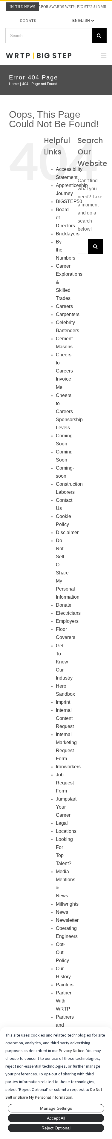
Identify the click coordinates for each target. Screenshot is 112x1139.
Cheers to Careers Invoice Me (64, 371)
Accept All (56, 1118)
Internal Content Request (65, 718)
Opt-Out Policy (62, 952)
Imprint (63, 702)
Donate (28, 21)
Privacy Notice (72, 1050)
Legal (62, 823)
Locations (66, 831)
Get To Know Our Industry (64, 661)
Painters (64, 984)
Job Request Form (65, 782)
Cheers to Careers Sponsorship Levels (69, 411)
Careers (64, 306)
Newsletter (67, 920)
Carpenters (67, 314)
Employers (67, 621)
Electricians (68, 613)
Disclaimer (67, 532)
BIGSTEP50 (69, 201)
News (62, 912)
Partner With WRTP (63, 1000)
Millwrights (67, 904)
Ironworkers (68, 766)
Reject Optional (56, 1128)
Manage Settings (56, 1108)
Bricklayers (67, 233)
